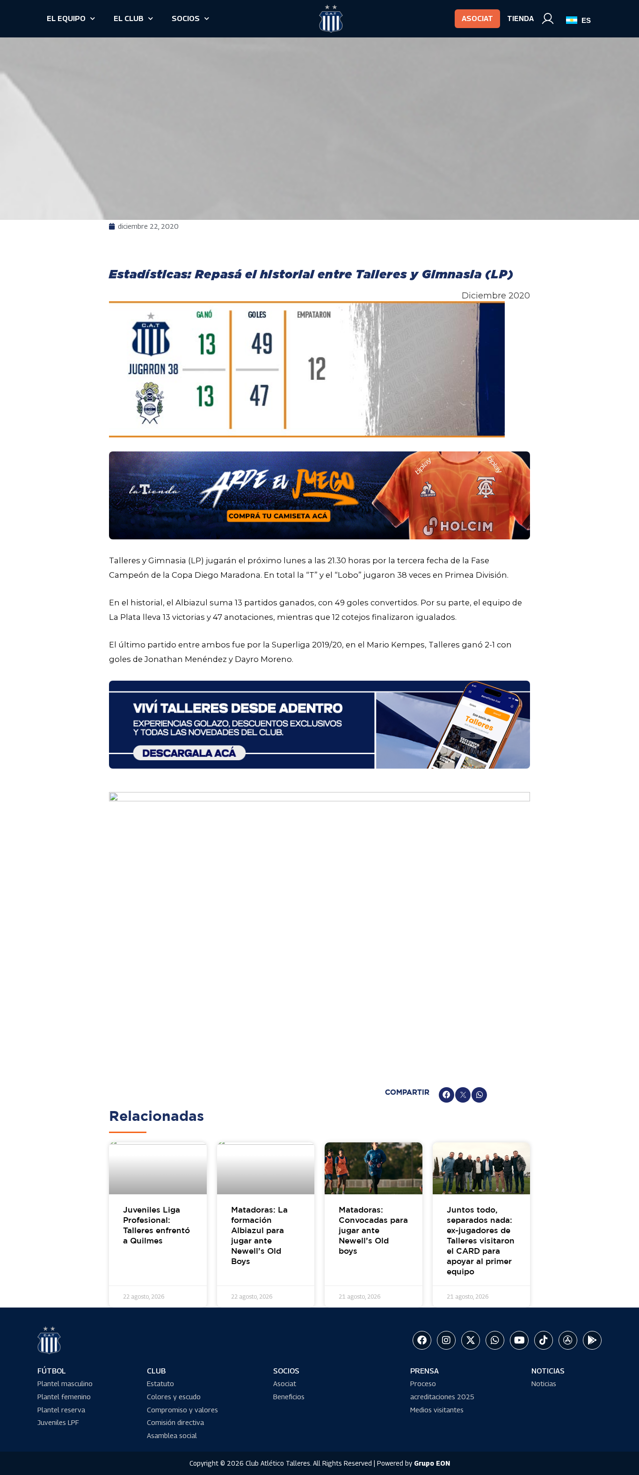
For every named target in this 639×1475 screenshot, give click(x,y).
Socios (186, 18)
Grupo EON (432, 1463)
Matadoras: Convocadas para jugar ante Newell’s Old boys (373, 1231)
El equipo (66, 18)
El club (129, 18)
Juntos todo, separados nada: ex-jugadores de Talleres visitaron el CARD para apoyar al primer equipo (481, 1241)
